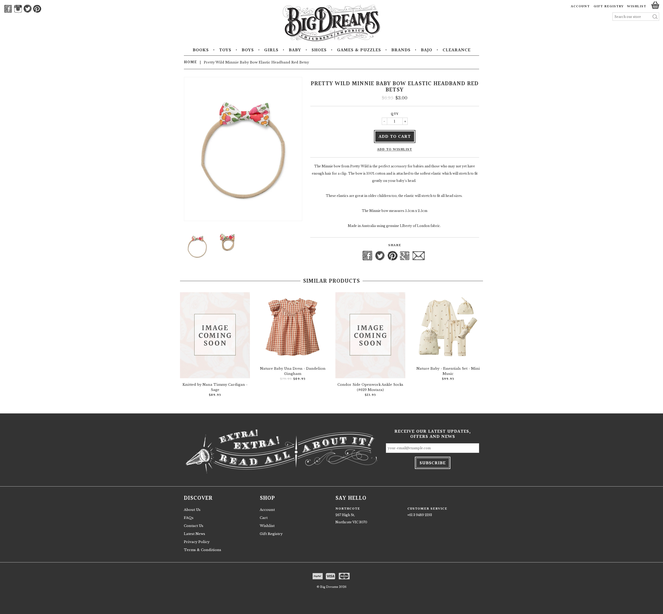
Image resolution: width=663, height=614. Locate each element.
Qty (395, 114)
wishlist (636, 6)
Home (190, 62)
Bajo (426, 50)
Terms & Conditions (202, 550)
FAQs (188, 518)
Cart (264, 518)
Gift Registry (609, 6)
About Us (192, 510)
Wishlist (267, 526)
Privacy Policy (197, 542)
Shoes (319, 50)
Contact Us (193, 526)
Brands (400, 50)
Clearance (457, 50)
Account (580, 6)
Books (201, 50)
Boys (248, 50)
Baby (295, 50)
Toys (225, 50)
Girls (271, 50)
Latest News (194, 534)
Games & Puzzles (359, 50)
